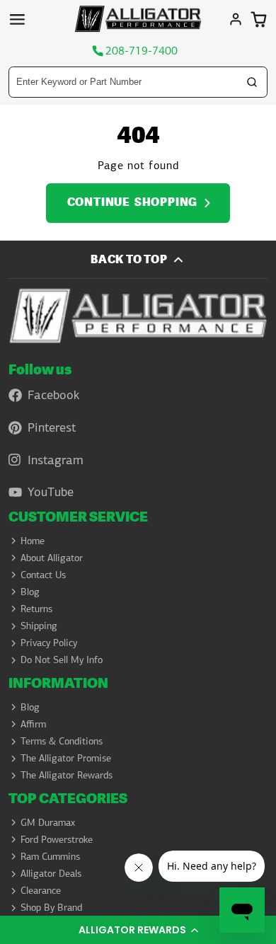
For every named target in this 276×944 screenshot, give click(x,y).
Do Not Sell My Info (62, 659)
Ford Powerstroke (57, 839)
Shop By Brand (51, 907)
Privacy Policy (49, 642)
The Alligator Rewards (67, 775)
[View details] (137, 315)
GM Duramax (48, 822)
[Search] (252, 82)
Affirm (33, 724)
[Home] (138, 19)
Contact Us (43, 574)
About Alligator (52, 557)
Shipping (39, 625)
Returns (36, 608)
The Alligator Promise (66, 758)
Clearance (41, 890)
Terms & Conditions (62, 741)
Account (236, 19)
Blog (30, 591)
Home (33, 540)
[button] (138, 930)
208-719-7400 (141, 51)
